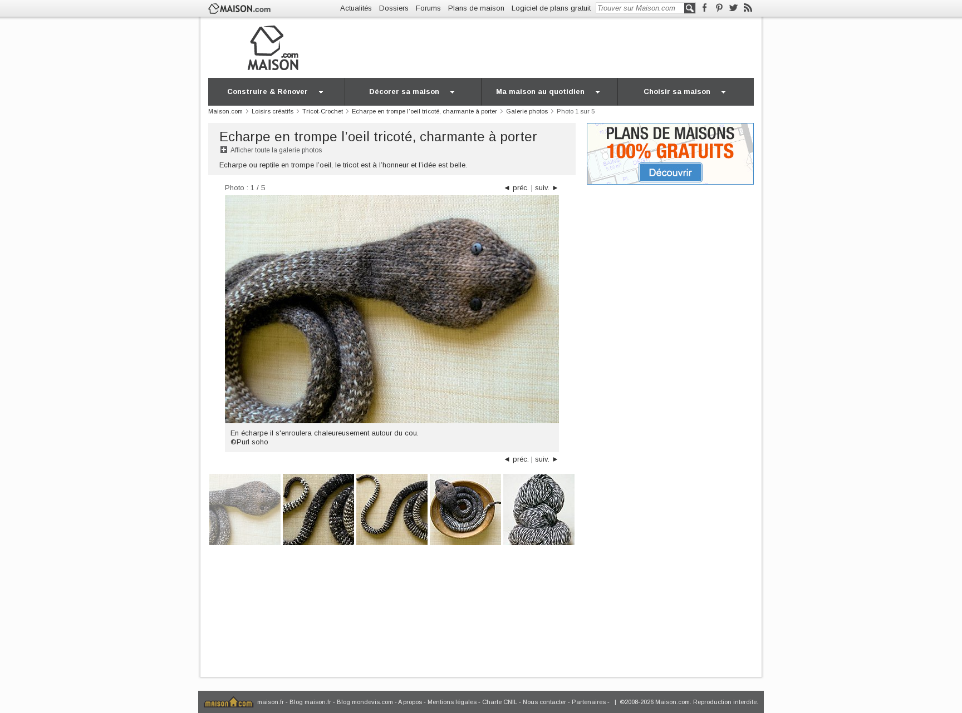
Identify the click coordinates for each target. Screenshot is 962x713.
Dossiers (394, 8)
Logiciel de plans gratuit (551, 8)
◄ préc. (516, 188)
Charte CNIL (499, 702)
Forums (428, 8)
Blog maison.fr (310, 702)
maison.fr (270, 702)
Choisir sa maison (677, 91)
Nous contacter (544, 702)
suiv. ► (547, 188)
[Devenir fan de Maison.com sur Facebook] (704, 8)
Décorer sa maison (404, 91)
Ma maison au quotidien (540, 91)
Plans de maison (476, 8)
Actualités (356, 8)
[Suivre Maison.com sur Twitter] (733, 8)
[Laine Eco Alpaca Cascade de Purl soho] (539, 508)
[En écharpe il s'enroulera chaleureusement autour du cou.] (245, 508)
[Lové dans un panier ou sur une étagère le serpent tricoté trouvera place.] (465, 508)
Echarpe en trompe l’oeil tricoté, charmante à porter (378, 136)
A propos (410, 702)
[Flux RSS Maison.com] (748, 8)
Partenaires (589, 702)
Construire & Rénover (267, 91)
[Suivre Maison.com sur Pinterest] (719, 8)
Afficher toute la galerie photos (276, 150)
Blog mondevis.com (365, 702)
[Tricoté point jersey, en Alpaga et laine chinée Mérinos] (318, 508)
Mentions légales (452, 702)
